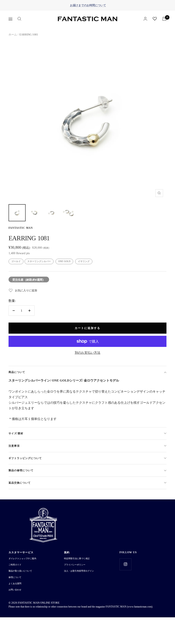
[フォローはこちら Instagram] (125, 564)
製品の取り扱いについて (20, 571)
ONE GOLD (64, 261)
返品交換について (20, 482)
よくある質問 (15, 583)
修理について (15, 577)
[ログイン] (145, 19)
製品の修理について (21, 470)
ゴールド (16, 261)
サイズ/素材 (16, 433)
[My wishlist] (154, 18)
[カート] (164, 19)
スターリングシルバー (39, 261)
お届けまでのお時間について (88, 5)
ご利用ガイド (15, 564)
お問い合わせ (15, 589)
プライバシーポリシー (74, 564)
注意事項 (14, 445)
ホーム (13, 34)
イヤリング (84, 261)
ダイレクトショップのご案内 (22, 558)
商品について (17, 372)
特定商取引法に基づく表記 (77, 558)
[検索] (19, 19)
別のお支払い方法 (87, 352)
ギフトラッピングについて (25, 458)
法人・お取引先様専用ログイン (79, 571)
